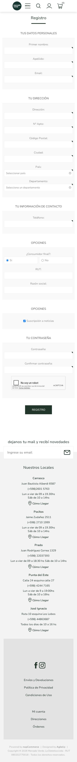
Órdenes (38, 727)
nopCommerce (31, 747)
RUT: (38, 269)
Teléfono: (38, 217)
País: (38, 167)
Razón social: (38, 283)
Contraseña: (38, 349)
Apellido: (38, 59)
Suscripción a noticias (40, 321)
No (47, 260)
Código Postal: (38, 138)
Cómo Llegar (40, 503)
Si (11, 260)
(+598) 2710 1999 (38, 522)
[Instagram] (42, 665)
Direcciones (38, 719)
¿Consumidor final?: (38, 254)
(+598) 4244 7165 (38, 585)
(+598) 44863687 (38, 619)
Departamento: (38, 181)
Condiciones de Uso (38, 695)
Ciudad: (38, 152)
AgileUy (61, 747)
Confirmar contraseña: (38, 363)
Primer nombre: (38, 44)
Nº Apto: (38, 124)
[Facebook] (35, 665)
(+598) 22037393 (38, 555)
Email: (38, 73)
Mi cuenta (38, 712)
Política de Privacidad (38, 688)
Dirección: (38, 109)
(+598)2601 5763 (38, 489)
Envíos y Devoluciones (38, 680)
